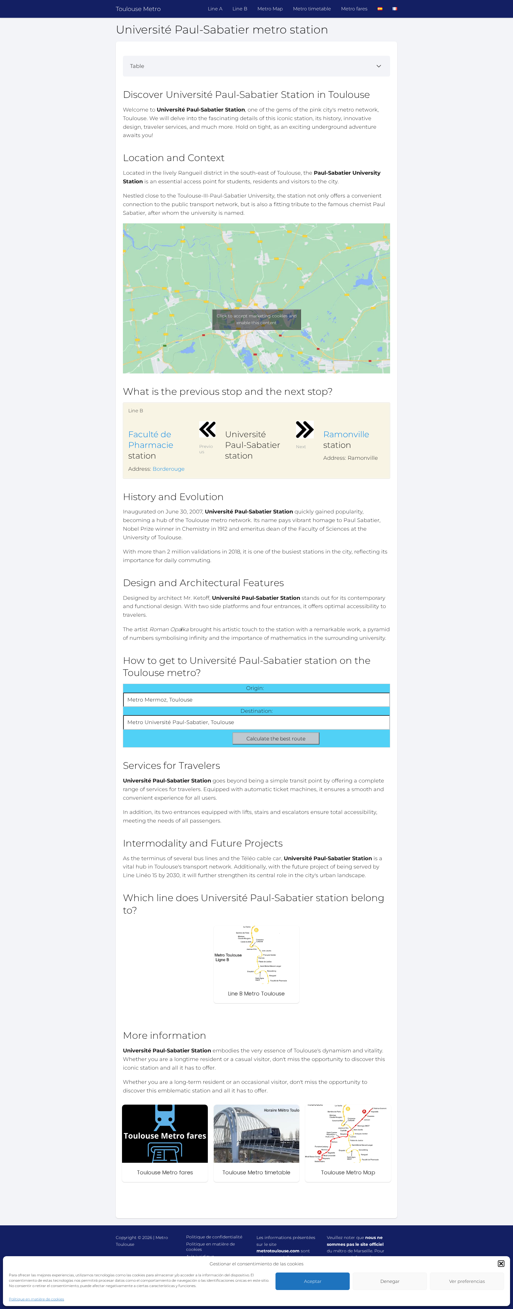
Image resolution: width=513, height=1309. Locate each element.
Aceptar (313, 1281)
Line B (239, 9)
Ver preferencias (467, 1281)
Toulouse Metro (138, 8)
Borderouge (169, 469)
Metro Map (270, 9)
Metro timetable (312, 9)
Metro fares (354, 9)
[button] (501, 1264)
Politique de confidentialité (214, 1237)
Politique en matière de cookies (36, 1299)
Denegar (390, 1281)
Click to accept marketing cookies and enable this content (257, 319)
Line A (215, 9)
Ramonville (346, 434)
